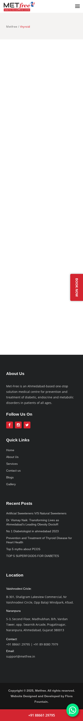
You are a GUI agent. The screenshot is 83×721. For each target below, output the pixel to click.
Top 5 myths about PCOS (23, 549)
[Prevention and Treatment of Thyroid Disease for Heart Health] (41, 88)
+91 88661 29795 (18, 644)
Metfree (11, 26)
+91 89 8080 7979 (45, 644)
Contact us (13, 470)
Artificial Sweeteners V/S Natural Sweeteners (36, 513)
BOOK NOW (77, 287)
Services (12, 463)
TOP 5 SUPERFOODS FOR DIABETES (32, 556)
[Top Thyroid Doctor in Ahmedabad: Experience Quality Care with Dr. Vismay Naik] (41, 241)
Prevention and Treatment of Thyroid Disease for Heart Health (40, 139)
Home (10, 450)
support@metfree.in (20, 656)
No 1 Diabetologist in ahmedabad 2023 (32, 531)
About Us (12, 457)
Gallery (11, 484)
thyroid (63, 58)
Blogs (10, 477)
